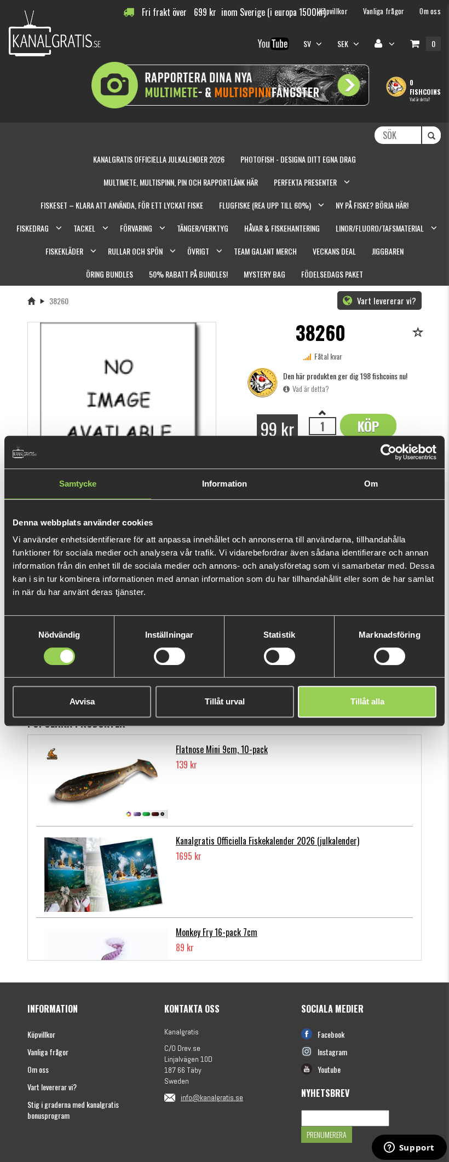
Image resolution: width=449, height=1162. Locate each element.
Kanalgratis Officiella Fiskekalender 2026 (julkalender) (267, 840)
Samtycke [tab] (78, 483)
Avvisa (82, 701)
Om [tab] (371, 483)
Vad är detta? (420, 99)
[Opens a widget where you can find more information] (409, 1148)
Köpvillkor (41, 1034)
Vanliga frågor (47, 1051)
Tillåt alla (367, 701)
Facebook (331, 1034)
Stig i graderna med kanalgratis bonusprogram (73, 1110)
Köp (368, 426)
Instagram (332, 1051)
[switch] (169, 656)
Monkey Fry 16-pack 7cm (216, 932)
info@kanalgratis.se (212, 1097)
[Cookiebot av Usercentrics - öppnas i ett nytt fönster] (388, 452)
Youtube (329, 1069)
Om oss (38, 1069)
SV (308, 43)
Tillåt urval (225, 701)
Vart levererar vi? (385, 300)
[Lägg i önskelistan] (419, 333)
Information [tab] (224, 483)
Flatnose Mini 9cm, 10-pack (222, 749)
